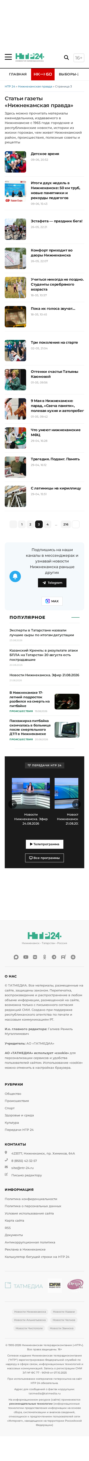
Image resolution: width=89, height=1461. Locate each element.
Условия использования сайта (29, 1213)
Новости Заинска (61, 1328)
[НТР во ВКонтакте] (35, 957)
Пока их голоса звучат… (53, 308)
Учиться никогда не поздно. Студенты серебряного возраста (57, 284)
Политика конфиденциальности (31, 1199)
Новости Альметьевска (30, 1320)
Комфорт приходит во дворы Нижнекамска (51, 252)
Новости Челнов (64, 1320)
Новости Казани (64, 1311)
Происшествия (17, 1101)
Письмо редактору (26, 1175)
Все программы (46, 858)
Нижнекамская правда (35, 86)
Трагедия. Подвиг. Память (55, 459)
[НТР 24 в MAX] (16, 957)
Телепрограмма (46, 844)
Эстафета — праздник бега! (56, 221)
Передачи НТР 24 (19, 1130)
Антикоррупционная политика (30, 1242)
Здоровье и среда (19, 1115)
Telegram (55, 582)
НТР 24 (10, 86)
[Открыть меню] (8, 57)
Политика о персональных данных (33, 1206)
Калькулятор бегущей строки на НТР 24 (37, 1257)
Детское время (45, 153)
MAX (55, 601)
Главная (18, 74)
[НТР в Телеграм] (54, 957)
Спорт (9, 1108)
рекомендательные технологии (31, 1403)
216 (65, 524)
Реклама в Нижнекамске (25, 1249)
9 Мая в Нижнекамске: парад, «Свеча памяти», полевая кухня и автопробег (57, 405)
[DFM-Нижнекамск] (55, 1286)
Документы (14, 1235)
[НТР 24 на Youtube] (25, 957)
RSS (8, 1228)
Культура (12, 1122)
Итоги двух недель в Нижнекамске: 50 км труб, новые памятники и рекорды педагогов (55, 190)
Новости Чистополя (29, 1328)
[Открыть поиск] (66, 58)
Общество (13, 1094)
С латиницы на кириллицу (56, 488)
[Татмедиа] (24, 1286)
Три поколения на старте (54, 342)
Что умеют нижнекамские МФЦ (55, 432)
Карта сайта (14, 1220)
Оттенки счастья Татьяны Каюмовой (54, 374)
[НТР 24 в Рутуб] (63, 957)
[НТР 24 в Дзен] (73, 957)
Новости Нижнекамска (30, 1311)
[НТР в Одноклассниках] (44, 957)
